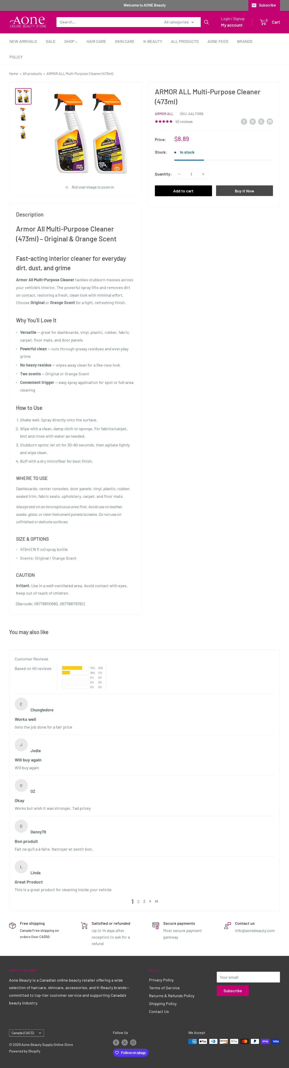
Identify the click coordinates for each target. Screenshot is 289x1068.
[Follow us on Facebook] (116, 1042)
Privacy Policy (161, 979)
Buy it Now (244, 190)
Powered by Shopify (24, 1051)
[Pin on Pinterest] (252, 121)
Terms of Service (164, 987)
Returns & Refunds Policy (171, 995)
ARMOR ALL (164, 113)
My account (231, 25)
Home (13, 73)
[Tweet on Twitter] (261, 121)
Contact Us (159, 1011)
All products (32, 73)
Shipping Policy (163, 1003)
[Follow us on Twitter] (124, 1042)
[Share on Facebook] (244, 121)
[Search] (206, 22)
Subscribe (267, 5)
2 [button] (138, 901)
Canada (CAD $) (23, 1033)
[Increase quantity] (203, 174)
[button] (150, 901)
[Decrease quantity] (179, 174)
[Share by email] (270, 121)
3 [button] (144, 901)
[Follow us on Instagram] (133, 1042)
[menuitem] (23, 41)
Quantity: (163, 173)
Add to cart (183, 190)
